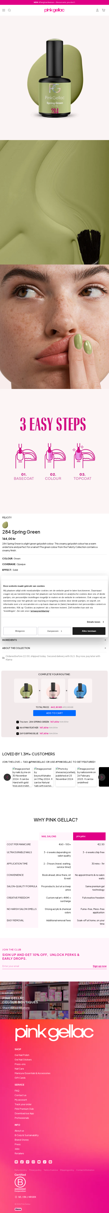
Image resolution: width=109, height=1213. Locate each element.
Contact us (20, 1095)
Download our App (24, 1113)
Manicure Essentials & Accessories (32, 1073)
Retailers (19, 1153)
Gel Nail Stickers (23, 1059)
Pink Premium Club (24, 1108)
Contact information (85, 1170)
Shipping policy (67, 1170)
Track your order (23, 1104)
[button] (22, 777)
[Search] (9, 10)
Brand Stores (22, 1139)
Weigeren (20, 631)
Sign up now (100, 966)
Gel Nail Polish (22, 1054)
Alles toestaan (89, 631)
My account (21, 1099)
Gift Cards (20, 1077)
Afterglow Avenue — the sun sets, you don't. (54, 2)
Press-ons (20, 1064)
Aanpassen (52, 631)
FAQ (17, 1090)
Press (18, 1144)
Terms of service (51, 1170)
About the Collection (16, 648)
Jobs (17, 1148)
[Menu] (3, 10)
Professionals (22, 1117)
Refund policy (21, 1170)
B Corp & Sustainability (27, 1135)
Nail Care (19, 1068)
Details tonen (93, 622)
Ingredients (9, 639)
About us (19, 1130)
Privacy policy (35, 1170)
